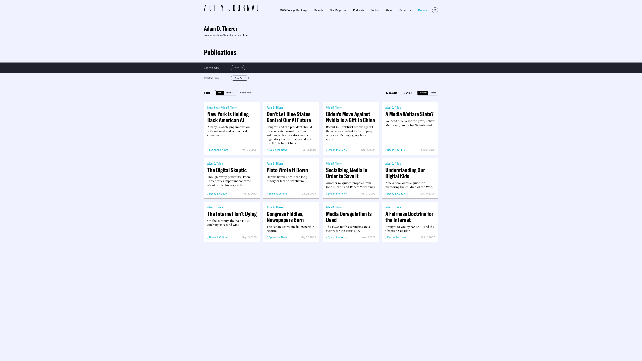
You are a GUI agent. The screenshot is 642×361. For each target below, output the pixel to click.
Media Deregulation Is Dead (349, 217)
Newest (423, 92)
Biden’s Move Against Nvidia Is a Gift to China (350, 117)
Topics (375, 10)
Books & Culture (396, 149)
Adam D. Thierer (229, 107)
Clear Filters (245, 92)
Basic (220, 92)
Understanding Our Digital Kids (405, 173)
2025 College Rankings (294, 10)
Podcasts (358, 10)
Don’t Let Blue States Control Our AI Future (289, 117)
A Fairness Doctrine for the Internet (409, 217)
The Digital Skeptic (227, 170)
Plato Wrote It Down (287, 170)
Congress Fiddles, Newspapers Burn (285, 217)
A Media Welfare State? (409, 114)
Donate (422, 10)
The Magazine (338, 10)
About (389, 10)
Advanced (230, 92)
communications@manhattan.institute (226, 35)
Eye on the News (218, 149)
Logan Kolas (213, 107)
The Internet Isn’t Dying (232, 214)
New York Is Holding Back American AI (228, 117)
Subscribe (405, 10)
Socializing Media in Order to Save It (346, 173)
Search (318, 10)
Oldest (433, 92)
